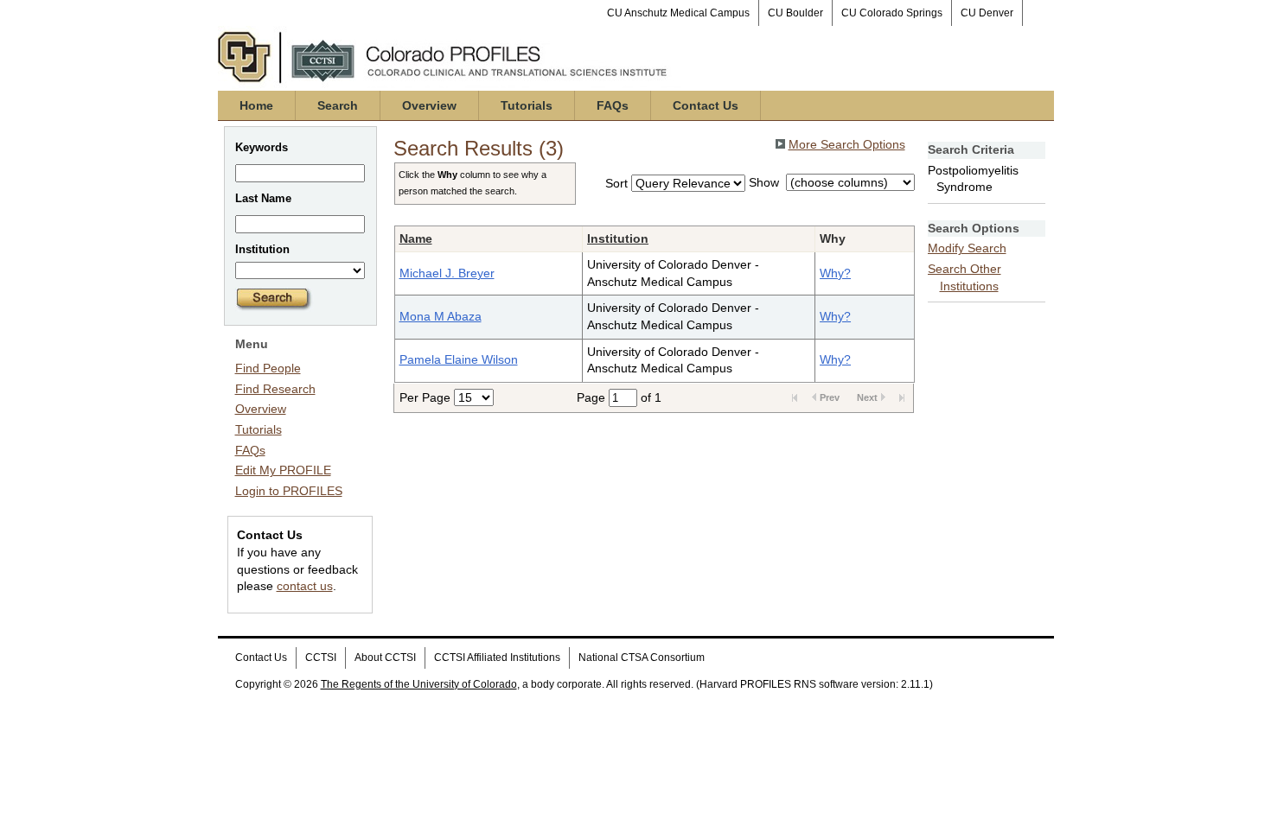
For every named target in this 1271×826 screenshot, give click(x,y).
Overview (429, 105)
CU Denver (987, 13)
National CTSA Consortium (641, 657)
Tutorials (526, 105)
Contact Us (705, 105)
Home (256, 105)
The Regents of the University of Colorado (419, 684)
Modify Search (967, 248)
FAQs (613, 105)
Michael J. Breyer (447, 273)
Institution (617, 238)
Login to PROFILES (288, 491)
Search (337, 105)
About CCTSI (385, 657)
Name (415, 238)
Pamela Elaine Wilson (458, 359)
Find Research (275, 389)
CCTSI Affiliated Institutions (497, 657)
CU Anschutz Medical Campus (678, 13)
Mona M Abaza (440, 316)
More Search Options (847, 144)
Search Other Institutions (964, 277)
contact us (305, 586)
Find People (268, 368)
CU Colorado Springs (891, 13)
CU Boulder (795, 13)
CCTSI (320, 657)
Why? (835, 273)
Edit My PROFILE (283, 470)
